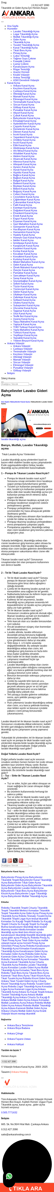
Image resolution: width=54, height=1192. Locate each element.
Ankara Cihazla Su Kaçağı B (34, 997)
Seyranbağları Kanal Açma (27, 281)
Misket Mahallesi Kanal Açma (29, 262)
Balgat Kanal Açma (23, 180)
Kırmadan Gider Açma (13, 954)
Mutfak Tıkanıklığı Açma (25, 37)
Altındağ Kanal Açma (24, 94)
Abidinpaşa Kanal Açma (26, 148)
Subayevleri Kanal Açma (26, 305)
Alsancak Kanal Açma (25, 159)
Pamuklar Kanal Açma (25, 273)
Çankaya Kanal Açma (24, 91)
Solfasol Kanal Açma (24, 300)
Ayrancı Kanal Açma (24, 167)
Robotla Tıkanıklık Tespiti (14, 908)
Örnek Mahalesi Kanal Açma (28, 267)
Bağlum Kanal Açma (24, 178)
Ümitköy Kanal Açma (24, 140)
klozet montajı (18, 1013)
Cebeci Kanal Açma (23, 194)
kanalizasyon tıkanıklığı (21, 927)
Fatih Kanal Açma (22, 205)
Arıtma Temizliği (21, 77)
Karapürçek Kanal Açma (26, 245)
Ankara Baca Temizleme (20, 1025)
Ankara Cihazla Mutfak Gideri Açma (20, 1011)
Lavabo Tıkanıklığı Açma (26, 31)
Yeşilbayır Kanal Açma (25, 335)
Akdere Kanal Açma (23, 156)
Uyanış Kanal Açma (23, 319)
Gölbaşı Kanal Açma (24, 107)
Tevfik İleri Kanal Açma (25, 316)
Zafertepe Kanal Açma (25, 297)
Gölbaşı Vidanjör (22, 370)
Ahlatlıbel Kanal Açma (25, 153)
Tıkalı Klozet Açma (40, 975)
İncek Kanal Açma (22, 134)
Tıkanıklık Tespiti (10, 918)
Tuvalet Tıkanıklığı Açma (26, 45)
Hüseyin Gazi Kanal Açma (27, 237)
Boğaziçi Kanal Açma (24, 191)
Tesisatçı (31, 916)
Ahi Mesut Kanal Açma (25, 151)
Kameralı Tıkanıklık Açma (21, 962)
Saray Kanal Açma (23, 278)
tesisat (35, 918)
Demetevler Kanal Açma (26, 129)
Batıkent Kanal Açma (24, 183)
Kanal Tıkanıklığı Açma (25, 47)
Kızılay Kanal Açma (23, 251)
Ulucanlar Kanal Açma (25, 308)
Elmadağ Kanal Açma (24, 121)
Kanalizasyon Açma (23, 66)
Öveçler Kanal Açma (24, 270)
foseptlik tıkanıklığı (37, 935)
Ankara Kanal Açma (23, 85)
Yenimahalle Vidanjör (24, 351)
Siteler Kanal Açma (23, 292)
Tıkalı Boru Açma (22, 50)
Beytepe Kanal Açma (24, 186)
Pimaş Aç (25, 937)
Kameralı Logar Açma (26, 989)
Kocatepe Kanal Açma (25, 254)
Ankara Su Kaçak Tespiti (31, 992)
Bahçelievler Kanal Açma (26, 118)
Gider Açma (19, 39)
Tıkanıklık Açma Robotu (13, 916)
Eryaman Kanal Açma (24, 221)
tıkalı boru (23, 932)
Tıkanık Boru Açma (39, 973)
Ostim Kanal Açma (23, 264)
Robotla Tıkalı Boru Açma (14, 973)
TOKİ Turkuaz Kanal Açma (27, 327)
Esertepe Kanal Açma (24, 207)
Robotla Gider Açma (36, 954)
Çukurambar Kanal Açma (26, 202)
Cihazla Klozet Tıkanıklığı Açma (23, 982)
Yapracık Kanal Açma (24, 324)
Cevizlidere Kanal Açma (26, 197)
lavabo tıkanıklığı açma (13, 439)
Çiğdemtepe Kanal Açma (26, 199)
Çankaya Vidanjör (22, 349)
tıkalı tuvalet (40, 927)
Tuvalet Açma (44, 916)
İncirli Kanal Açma (22, 142)
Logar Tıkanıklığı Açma (25, 34)
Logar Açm (25, 918)
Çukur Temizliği (21, 56)
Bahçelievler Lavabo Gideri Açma (26, 888)
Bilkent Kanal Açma (23, 188)
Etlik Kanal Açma (22, 145)
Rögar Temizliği (21, 69)
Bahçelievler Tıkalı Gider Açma (24, 882)
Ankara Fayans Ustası (19, 1039)
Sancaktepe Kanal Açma (26, 275)
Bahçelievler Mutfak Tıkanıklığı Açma (27, 896)
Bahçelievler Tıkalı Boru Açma (17, 891)
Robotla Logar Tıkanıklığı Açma (24, 986)
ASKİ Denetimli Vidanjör (26, 80)
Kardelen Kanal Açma (24, 248)
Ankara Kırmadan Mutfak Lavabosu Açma (25, 1001)
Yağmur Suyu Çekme (24, 58)
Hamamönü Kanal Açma (26, 232)
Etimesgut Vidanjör (23, 365)
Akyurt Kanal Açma (23, 113)
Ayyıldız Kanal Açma (24, 172)
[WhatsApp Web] (9, 1178)
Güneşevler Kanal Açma (26, 226)
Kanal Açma (13, 83)
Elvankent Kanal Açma (25, 213)
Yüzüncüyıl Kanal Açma (26, 289)
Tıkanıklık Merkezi (18, 910)
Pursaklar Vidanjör (23, 368)
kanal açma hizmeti (20, 943)
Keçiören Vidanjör (22, 354)
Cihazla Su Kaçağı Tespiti (22, 924)
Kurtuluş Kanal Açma (24, 259)
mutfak (44, 940)
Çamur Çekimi (20, 64)
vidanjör (5, 943)
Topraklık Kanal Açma (24, 338)
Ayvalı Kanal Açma (23, 169)
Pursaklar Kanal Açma (25, 110)
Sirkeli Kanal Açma (23, 283)
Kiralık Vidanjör (21, 75)
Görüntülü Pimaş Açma (13, 946)
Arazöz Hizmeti (21, 72)
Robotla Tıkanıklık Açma (14, 959)
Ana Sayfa (12, 26)
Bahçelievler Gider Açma (14, 885)
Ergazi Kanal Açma (23, 218)
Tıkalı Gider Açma (31, 940)
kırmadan (31, 929)
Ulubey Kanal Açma (23, 302)
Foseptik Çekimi (21, 61)
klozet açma (35, 932)
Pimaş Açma (20, 53)
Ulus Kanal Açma (22, 313)
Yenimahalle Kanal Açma (26, 102)
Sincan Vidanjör (21, 362)
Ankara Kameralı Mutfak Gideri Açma (27, 1008)
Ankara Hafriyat (15, 1044)
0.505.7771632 (9, 1112)
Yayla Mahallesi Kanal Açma (28, 330)
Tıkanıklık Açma (21, 42)
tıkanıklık (43, 918)
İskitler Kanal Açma (23, 240)
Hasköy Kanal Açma (24, 235)
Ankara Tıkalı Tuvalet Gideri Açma (19, 981)
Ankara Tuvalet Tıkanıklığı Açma (27, 993)
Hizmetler (12, 28)
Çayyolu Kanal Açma (24, 126)
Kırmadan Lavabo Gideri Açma (24, 967)
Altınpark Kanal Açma (24, 164)
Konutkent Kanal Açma (25, 256)
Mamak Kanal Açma (23, 96)
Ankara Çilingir (15, 1033)
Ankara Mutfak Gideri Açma (15, 1000)
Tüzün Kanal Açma (23, 286)
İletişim (11, 373)
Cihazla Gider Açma (35, 956)
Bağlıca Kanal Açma (24, 175)
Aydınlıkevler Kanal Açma (26, 123)
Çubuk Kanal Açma (23, 115)
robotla (22, 929)
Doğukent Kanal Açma (25, 210)
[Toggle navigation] (2, 21)
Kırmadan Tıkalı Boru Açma (33, 970)
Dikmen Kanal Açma (24, 132)
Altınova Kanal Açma (24, 161)
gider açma (14, 937)
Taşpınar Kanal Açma (24, 311)
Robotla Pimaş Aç (40, 937)
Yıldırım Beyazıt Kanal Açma (28, 340)
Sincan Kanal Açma (23, 104)
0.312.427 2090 (9, 1061)
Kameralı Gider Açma (12, 956)
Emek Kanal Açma (23, 216)
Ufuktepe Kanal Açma (24, 294)
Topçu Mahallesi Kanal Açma (28, 321)
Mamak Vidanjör (22, 359)
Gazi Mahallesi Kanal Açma (28, 224)
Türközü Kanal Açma (24, 332)
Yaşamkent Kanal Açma (26, 137)
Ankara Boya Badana (18, 1028)
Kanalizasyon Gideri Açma (33, 951)
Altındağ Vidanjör (22, 357)
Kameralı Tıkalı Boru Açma (15, 975)
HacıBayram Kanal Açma (26, 229)
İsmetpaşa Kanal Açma (25, 243)
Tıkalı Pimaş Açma (11, 940)
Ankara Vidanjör (15, 343)
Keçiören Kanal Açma (24, 88)
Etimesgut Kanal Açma (25, 99)
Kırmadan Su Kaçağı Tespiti (16, 921)
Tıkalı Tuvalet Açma (11, 978)
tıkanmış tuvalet (9, 929)
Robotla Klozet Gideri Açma (37, 978)
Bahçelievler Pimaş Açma (15, 877)
